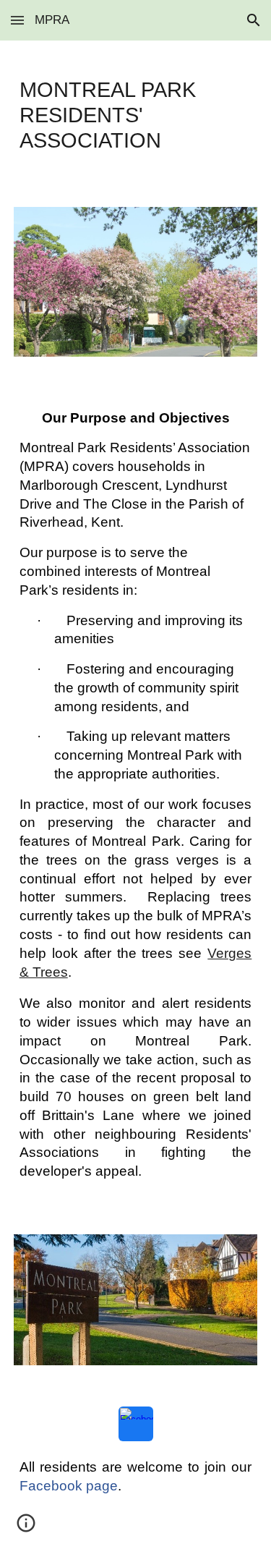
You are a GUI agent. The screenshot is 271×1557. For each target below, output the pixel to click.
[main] (136, 115)
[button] (17, 20)
